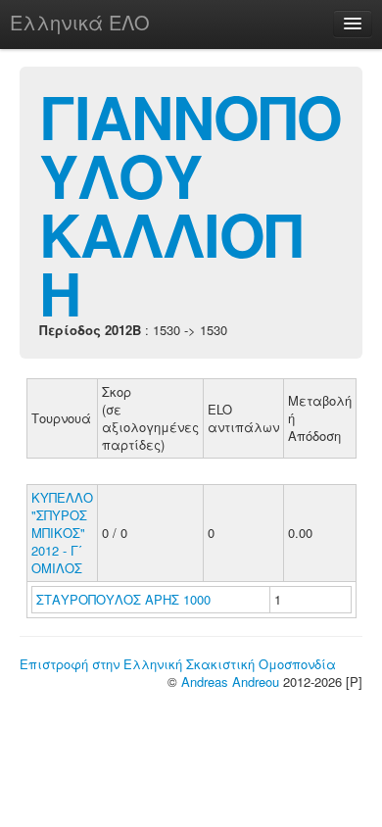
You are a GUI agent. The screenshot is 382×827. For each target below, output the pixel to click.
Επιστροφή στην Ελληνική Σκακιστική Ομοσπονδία (178, 664)
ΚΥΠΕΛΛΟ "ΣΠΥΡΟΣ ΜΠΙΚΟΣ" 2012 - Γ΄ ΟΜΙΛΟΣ (62, 532)
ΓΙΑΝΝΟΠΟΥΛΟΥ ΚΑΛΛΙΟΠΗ (190, 203)
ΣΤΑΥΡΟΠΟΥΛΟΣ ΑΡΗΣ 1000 (123, 599)
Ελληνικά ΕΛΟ (80, 22)
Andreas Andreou (230, 681)
